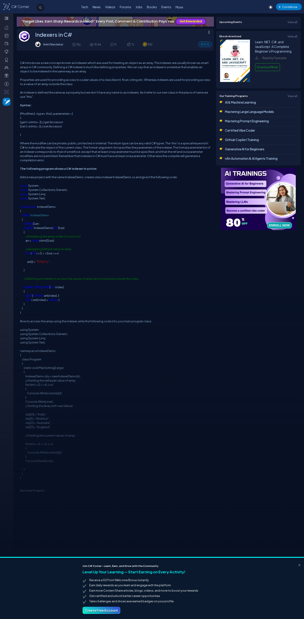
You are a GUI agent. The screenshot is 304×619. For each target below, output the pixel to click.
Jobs (139, 7)
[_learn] (7, 51)
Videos (110, 7)
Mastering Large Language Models (249, 112)
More (179, 7)
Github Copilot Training (242, 140)
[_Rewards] (7, 84)
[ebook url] (235, 81)
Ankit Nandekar (53, 44)
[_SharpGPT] (7, 92)
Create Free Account (101, 610)
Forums (125, 7)
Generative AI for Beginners (244, 149)
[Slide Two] (100, 22)
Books (152, 7)
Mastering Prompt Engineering (247, 121)
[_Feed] (7, 27)
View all (292, 22)
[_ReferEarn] (7, 75)
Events (166, 7)
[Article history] (74, 44)
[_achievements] (7, 60)
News (97, 7)
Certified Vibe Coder (240, 130)
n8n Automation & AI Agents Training (251, 158)
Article (205, 44)
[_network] (7, 67)
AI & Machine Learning (240, 102)
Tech (84, 7)
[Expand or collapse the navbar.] (7, 18)
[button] (128, 44)
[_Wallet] (7, 43)
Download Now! (267, 67)
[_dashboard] (7, 35)
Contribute (289, 7)
